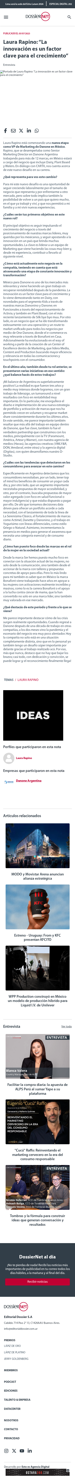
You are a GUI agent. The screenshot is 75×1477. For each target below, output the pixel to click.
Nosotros (11, 1420)
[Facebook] (5, 131)
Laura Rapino (28, 680)
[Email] (13, 131)
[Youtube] (22, 1452)
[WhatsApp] (36, 131)
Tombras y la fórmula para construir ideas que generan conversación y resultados (37, 1220)
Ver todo (66, 1026)
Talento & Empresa (17, 1400)
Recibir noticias (37, 1281)
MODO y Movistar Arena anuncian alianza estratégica (37, 877)
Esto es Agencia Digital (35, 1467)
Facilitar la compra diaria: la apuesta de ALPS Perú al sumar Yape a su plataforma (37, 1089)
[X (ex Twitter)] (21, 131)
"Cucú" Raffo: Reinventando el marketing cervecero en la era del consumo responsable (37, 1155)
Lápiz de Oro (12, 1346)
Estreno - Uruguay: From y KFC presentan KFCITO (37, 938)
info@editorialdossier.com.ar (21, 1328)
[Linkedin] (29, 131)
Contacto (11, 1429)
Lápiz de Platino (14, 1352)
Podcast (10, 1382)
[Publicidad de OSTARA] (38, 1475)
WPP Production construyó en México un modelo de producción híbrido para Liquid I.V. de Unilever (37, 1001)
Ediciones (11, 1390)
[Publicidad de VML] (33, 739)
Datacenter (12, 1409)
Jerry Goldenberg (16, 1359)
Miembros (11, 1370)
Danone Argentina (28, 781)
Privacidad (12, 1438)
